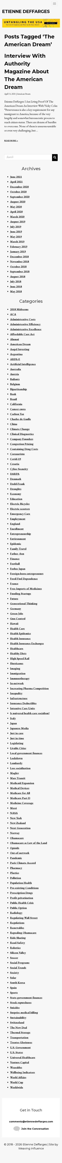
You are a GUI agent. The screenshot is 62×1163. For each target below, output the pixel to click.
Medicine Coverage (21, 803)
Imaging (15, 668)
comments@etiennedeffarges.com (31, 1121)
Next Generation (20, 828)
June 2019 (16, 231)
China (13, 424)
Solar (13, 977)
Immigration (17, 673)
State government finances (26, 997)
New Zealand (18, 823)
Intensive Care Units (22, 708)
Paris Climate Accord (23, 863)
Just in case (16, 733)
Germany (15, 608)
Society (14, 972)
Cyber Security (19, 469)
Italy (13, 718)
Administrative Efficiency (25, 324)
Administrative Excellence (25, 329)
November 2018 (19, 261)
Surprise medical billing (24, 1012)
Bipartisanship (18, 389)
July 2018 (15, 281)
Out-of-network (19, 853)
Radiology (16, 912)
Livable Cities (18, 748)
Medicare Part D (20, 798)
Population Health (21, 883)
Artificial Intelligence (23, 364)
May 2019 (16, 236)
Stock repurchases (20, 1002)
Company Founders (21, 439)
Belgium (15, 384)
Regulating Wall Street (24, 918)
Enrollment (17, 529)
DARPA (14, 474)
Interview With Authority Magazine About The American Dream (26, 71)
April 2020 (16, 211)
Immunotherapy (19, 678)
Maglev (14, 773)
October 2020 (18, 191)
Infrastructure (18, 698)
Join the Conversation (35, 1128)
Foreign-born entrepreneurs (26, 573)
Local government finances (26, 753)
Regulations (17, 922)
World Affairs (18, 1077)
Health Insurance (20, 638)
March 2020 (17, 216)
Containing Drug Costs (24, 449)
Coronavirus (17, 454)
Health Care (17, 628)
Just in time (17, 738)
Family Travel (18, 548)
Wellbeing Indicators (22, 1072)
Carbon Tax (17, 414)
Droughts (15, 489)
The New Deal (18, 1027)
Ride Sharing (18, 938)
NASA (14, 813)
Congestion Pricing (21, 444)
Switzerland (17, 1022)
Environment (18, 539)
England (15, 523)
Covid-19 (15, 459)
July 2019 (15, 226)
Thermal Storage (20, 1032)
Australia (15, 369)
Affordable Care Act (22, 334)
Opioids (14, 848)
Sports (14, 992)
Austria (14, 374)
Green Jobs (16, 613)
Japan (13, 723)
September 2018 (19, 271)
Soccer (14, 957)
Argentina (16, 354)
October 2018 (18, 266)
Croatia (14, 464)
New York (16, 818)
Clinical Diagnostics (22, 434)
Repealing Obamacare (23, 932)
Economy (15, 494)
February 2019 (18, 246)
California (16, 404)
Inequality (16, 693)
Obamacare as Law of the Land (28, 843)
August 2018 (17, 276)
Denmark (15, 479)
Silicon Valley (18, 952)
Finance (14, 558)
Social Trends (18, 967)
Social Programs (19, 962)
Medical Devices (19, 788)
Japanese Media (19, 728)
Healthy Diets (18, 653)
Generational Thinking (23, 603)
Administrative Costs (22, 319)
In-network (17, 683)
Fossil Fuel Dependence (24, 578)
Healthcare (16, 648)
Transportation (19, 1037)
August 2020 (17, 201)
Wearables (16, 1067)
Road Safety (17, 942)
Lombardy (16, 763)
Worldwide (16, 1087)
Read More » (11, 140)
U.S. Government (20, 1047)
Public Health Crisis (22, 903)
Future (14, 598)
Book (13, 394)
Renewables (17, 928)
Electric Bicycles (20, 504)
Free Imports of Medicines (26, 588)
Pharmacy (16, 868)
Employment (17, 519)
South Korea (17, 982)
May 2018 (16, 291)
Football (15, 563)
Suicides (15, 1007)
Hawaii (14, 623)
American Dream (23, 94)
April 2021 (16, 181)
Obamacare (17, 838)
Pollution (15, 878)
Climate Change (20, 429)
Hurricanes (16, 663)
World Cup (16, 1082)
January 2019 (18, 251)
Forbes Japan (17, 568)
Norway (14, 833)
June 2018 (16, 286)
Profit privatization (21, 898)
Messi (13, 808)
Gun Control (17, 618)
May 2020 (16, 206)
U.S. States (16, 1052)
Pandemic (16, 858)
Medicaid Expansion (22, 783)
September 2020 (19, 196)
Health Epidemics (20, 633)
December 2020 (19, 187)
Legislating (16, 743)
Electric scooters (20, 509)
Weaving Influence (31, 1148)
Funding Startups (20, 593)
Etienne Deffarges (26, 11)
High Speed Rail (19, 658)
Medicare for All (20, 793)
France (14, 583)
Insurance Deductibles (23, 703)
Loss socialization (20, 768)
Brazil (13, 399)
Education (16, 499)
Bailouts (15, 379)
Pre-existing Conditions (24, 888)
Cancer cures (18, 409)
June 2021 (16, 177)
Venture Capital (19, 1062)
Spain (13, 987)
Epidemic (15, 543)
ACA (13, 314)
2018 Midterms (19, 309)
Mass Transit (17, 778)
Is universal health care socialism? (30, 713)
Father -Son (17, 553)
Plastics (14, 873)
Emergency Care (20, 514)
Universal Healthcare (22, 1057)
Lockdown (16, 758)
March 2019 (17, 241)
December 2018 (19, 256)
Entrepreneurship (20, 533)
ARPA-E (15, 359)
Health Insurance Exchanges (27, 643)
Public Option (18, 908)
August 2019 (17, 221)
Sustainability (18, 1017)
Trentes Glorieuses (21, 1042)
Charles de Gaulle (20, 419)
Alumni (14, 339)
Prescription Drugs (21, 893)
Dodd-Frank (17, 484)
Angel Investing (19, 349)
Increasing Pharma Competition (29, 688)
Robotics (15, 947)
